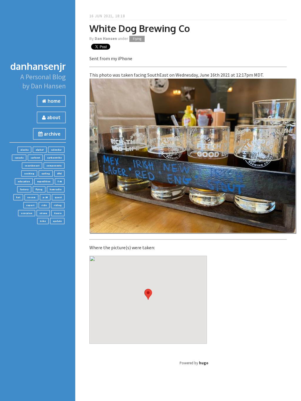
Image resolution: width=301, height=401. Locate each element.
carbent (35, 157)
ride (44, 205)
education (24, 181)
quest (58, 197)
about (53, 117)
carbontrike (54, 157)
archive (52, 134)
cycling (45, 173)
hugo (203, 362)
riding (58, 205)
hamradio (56, 189)
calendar (56, 149)
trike (43, 221)
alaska (24, 149)
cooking (29, 173)
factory (24, 189)
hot (18, 197)
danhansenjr (38, 66)
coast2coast (32, 165)
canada (19, 157)
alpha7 (40, 149)
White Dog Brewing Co (139, 28)
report (30, 205)
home (53, 101)
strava (43, 213)
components (54, 165)
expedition (44, 181)
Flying (137, 39)
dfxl (59, 173)
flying (39, 189)
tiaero (58, 213)
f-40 (60, 181)
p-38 (45, 197)
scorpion (26, 213)
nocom (31, 197)
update (57, 221)
